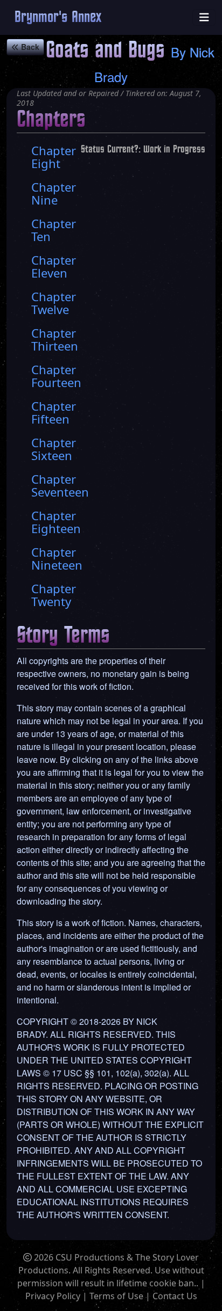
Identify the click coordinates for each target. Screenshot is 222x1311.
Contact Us (174, 1296)
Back (29, 46)
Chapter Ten (53, 229)
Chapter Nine (53, 193)
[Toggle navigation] (204, 17)
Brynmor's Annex (58, 17)
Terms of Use (116, 1296)
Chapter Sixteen (53, 448)
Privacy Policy (52, 1296)
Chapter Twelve (53, 302)
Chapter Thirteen (54, 339)
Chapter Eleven (53, 266)
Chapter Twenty (53, 594)
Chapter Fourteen (56, 375)
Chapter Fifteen (53, 412)
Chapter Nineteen (56, 558)
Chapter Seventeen (60, 485)
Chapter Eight (53, 156)
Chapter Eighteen (56, 521)
